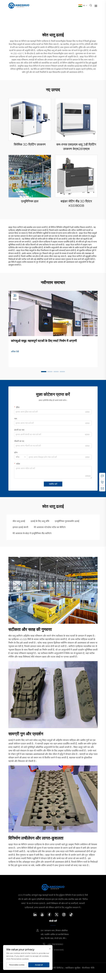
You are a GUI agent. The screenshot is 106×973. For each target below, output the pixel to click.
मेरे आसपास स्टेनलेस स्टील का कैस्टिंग (50, 527)
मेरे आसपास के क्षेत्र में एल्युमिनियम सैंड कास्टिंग (32, 533)
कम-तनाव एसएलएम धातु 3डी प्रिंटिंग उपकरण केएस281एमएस (76, 147)
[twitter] (56, 914)
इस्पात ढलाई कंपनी (20, 527)
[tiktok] (71, 914)
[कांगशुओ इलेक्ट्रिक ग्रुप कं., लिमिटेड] (18, 5)
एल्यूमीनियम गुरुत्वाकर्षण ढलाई (67, 521)
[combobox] (20, 457)
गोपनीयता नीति (88, 968)
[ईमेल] (102, 488)
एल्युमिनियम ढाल (29, 201)
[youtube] (42, 914)
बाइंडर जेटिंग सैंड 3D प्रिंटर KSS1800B (76, 203)
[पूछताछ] (102, 476)
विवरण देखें (30, 119)
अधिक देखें (15, 351)
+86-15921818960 (55, 944)
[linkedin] (35, 914)
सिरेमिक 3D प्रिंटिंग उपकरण (30, 144)
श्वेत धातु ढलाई (19, 521)
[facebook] (49, 914)
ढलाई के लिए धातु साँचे (40, 521)
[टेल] (102, 482)
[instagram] (64, 914)
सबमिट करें (53, 484)
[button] (43, 371)
